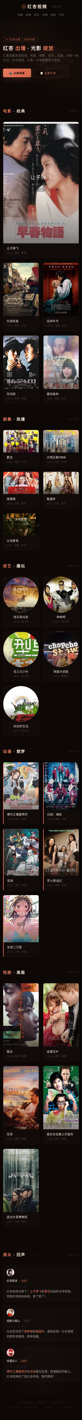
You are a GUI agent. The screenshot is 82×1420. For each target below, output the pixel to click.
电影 (20, 14)
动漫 (45, 14)
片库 (61, 14)
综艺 (36, 14)
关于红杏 (14, 1407)
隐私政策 (32, 1407)
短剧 (53, 14)
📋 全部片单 (48, 73)
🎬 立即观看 (17, 73)
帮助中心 (50, 1407)
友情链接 (68, 1407)
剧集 (28, 14)
